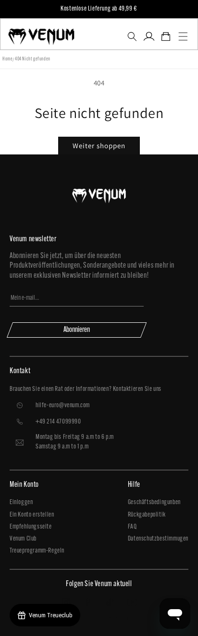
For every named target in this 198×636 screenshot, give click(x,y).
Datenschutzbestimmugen (158, 538)
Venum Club (23, 538)
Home (7, 59)
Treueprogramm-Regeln (37, 550)
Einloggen (21, 502)
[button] (132, 36)
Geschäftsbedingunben (154, 502)
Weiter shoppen (99, 145)
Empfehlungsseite (31, 526)
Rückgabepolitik (147, 514)
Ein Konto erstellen (32, 514)
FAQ (132, 526)
